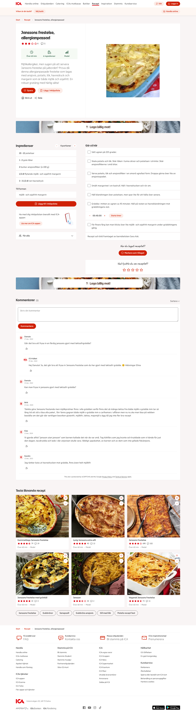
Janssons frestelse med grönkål (32, 597)
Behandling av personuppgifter (153, 678)
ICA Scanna (20, 682)
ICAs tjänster (22, 674)
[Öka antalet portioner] (74, 145)
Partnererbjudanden (65, 663)
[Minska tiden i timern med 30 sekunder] (90, 216)
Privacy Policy (107, 477)
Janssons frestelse (137, 540)
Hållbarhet (146, 648)
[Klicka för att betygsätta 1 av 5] (124, 270)
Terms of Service (121, 477)
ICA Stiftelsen (146, 652)
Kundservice (131, 3)
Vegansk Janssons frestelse (142, 597)
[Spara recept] (65, 498)
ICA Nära (102, 660)
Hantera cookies (147, 682)
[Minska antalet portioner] (56, 145)
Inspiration (106, 3)
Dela (40, 98)
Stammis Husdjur (64, 660)
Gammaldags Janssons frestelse (32, 540)
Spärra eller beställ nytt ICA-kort (154, 675)
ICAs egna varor (105, 652)
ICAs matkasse (73, 3)
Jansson (77, 597)
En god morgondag (149, 656)
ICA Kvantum (104, 667)
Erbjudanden (47, 3)
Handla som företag (24, 667)
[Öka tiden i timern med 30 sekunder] (105, 216)
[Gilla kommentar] (26, 349)
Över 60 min (32, 56)
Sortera (173, 301)
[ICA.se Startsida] (19, 3)
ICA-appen (20, 678)
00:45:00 (97, 215)
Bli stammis (62, 652)
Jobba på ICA (104, 682)
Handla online (32, 3)
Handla (19, 648)
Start (18, 20)
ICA (101, 648)
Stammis (118, 3)
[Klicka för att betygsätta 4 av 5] (137, 270)
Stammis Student (64, 656)
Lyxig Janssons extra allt (84, 540)
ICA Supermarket (106, 663)
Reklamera (145, 667)
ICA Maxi (102, 671)
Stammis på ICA (65, 648)
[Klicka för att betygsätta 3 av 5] (133, 270)
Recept (95, 3)
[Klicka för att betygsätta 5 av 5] (141, 270)
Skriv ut (28, 98)
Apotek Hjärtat (22, 663)
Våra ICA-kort (63, 667)
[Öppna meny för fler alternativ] (65, 503)
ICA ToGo (19, 686)
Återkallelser (146, 671)
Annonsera (103, 678)
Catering (60, 3)
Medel (67, 56)
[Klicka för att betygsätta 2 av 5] (128, 270)
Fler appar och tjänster (25, 690)
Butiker (86, 3)
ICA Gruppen (104, 656)
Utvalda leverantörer (107, 675)
